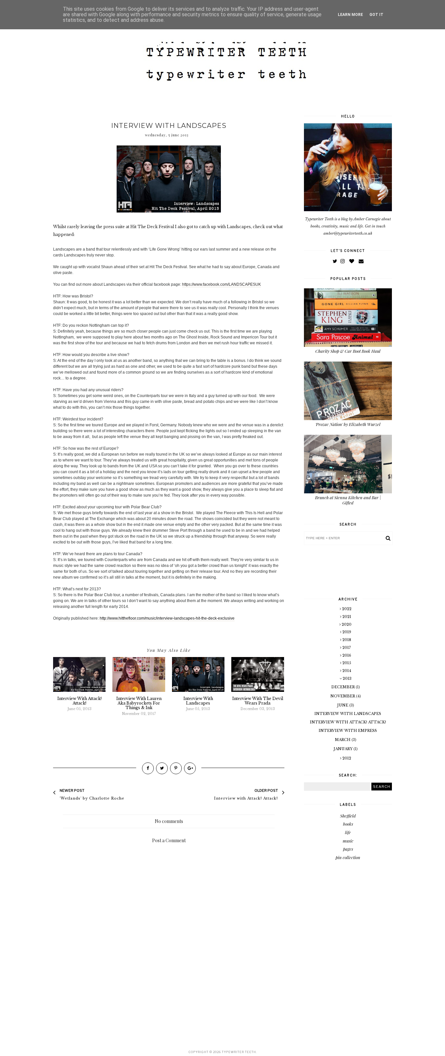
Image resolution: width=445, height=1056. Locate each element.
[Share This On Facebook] (148, 768)
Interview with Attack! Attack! (348, 722)
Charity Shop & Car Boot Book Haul (347, 351)
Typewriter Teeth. (239, 1052)
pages (348, 849)
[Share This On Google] (190, 768)
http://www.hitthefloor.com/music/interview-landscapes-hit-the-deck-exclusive (167, 618)
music (348, 840)
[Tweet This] (162, 768)
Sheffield (348, 815)
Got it (376, 14)
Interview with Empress (348, 730)
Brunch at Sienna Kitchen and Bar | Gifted (348, 500)
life (348, 832)
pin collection (348, 857)
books (348, 824)
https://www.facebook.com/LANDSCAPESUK (221, 284)
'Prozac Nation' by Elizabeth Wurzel (347, 424)
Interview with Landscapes (347, 713)
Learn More (350, 14)
